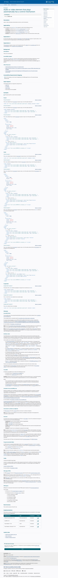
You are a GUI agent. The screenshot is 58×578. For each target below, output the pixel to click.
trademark (9, 576)
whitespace (7, 46)
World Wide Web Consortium (13, 575)
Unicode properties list (35, 487)
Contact (7, 573)
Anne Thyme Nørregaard (10, 556)
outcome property (26, 439)
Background (45, 16)
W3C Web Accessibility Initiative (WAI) (12, 567)
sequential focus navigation (17, 373)
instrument (20, 38)
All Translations (30, 573)
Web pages (8, 477)
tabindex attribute (26, 384)
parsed (34, 385)
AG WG (7, 561)
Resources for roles (37, 573)
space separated (25, 357)
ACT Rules (6, 1)
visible (27, 45)
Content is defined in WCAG (8, 466)
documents (24, 480)
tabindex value (14, 374)
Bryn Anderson (16, 556)
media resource (18, 33)
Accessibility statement (23, 573)
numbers (15, 354)
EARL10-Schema (34, 439)
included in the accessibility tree (17, 46)
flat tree (39, 445)
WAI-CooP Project (19, 560)
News (18, 573)
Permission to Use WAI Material (36, 576)
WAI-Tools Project (35, 559)
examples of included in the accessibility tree (18, 399)
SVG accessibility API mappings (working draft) (12, 397)
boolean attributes (10, 348)
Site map (11, 573)
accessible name (33, 45)
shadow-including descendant (31, 481)
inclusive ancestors (32, 445)
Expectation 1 (46, 13)
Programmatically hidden (8, 401)
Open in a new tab (38, 105)
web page (27, 38)
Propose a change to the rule (10, 537)
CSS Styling (7, 86)
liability (7, 576)
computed (26, 444)
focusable (7, 402)
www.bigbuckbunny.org (7, 564)
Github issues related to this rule (11, 534)
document (39, 481)
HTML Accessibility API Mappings (11, 362)
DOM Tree (7, 85)
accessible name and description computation (26, 318)
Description (45, 10)
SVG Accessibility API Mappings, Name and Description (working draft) (27, 322)
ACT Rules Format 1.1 (13, 558)
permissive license (15, 576)
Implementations (46, 25)
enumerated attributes (11, 341)
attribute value (21, 30)
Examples (45, 21)
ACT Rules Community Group (16, 559)
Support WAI (15, 573)
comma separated (32, 357)
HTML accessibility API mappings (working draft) (30, 396)
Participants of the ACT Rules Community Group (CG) (32, 556)
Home (4, 573)
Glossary (45, 22)
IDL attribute (14, 365)
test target (11, 422)
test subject (26, 418)
